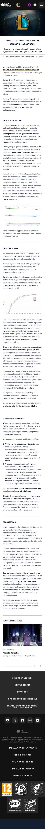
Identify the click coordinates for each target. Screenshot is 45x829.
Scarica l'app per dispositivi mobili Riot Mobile (22, 707)
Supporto (22, 692)
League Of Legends (22, 678)
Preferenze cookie (22, 776)
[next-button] (40, 666)
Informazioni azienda (22, 769)
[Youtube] (7, 720)
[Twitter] (15, 720)
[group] (22, 643)
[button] (3, 56)
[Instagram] (30, 720)
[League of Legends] (18, 4)
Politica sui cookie (22, 762)
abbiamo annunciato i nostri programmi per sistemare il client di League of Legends (21, 69)
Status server (22, 685)
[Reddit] (37, 720)
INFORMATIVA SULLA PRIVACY (22, 748)
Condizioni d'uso (22, 755)
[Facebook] (22, 720)
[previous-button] (35, 666)
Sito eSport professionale (22, 699)
